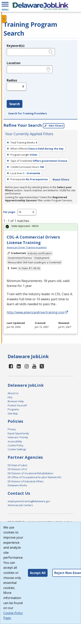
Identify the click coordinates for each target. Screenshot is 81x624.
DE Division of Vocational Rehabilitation (30, 473)
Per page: (9, 212)
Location (13, 63)
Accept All (38, 573)
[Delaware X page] (42, 366)
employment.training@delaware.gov (29, 501)
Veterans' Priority (18, 437)
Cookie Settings (17, 449)
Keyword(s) (15, 45)
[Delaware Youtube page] (34, 366)
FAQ (10, 397)
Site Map (13, 413)
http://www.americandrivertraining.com (35, 312)
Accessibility (15, 441)
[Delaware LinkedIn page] (19, 366)
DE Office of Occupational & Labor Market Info (34, 477)
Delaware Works (17, 485)
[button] (5, 6)
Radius (12, 80)
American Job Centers (20, 505)
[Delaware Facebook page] (11, 366)
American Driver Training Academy (27, 247)
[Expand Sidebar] (4, 19)
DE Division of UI (17, 469)
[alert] (40, 227)
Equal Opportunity (18, 433)
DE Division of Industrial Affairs (26, 481)
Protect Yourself (17, 405)
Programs (13, 409)
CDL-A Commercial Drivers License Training (33, 239)
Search (14, 104)
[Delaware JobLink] (40, 6)
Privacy (12, 429)
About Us (13, 393)
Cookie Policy (15, 445)
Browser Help (16, 401)
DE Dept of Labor (18, 465)
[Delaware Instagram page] (26, 366)
